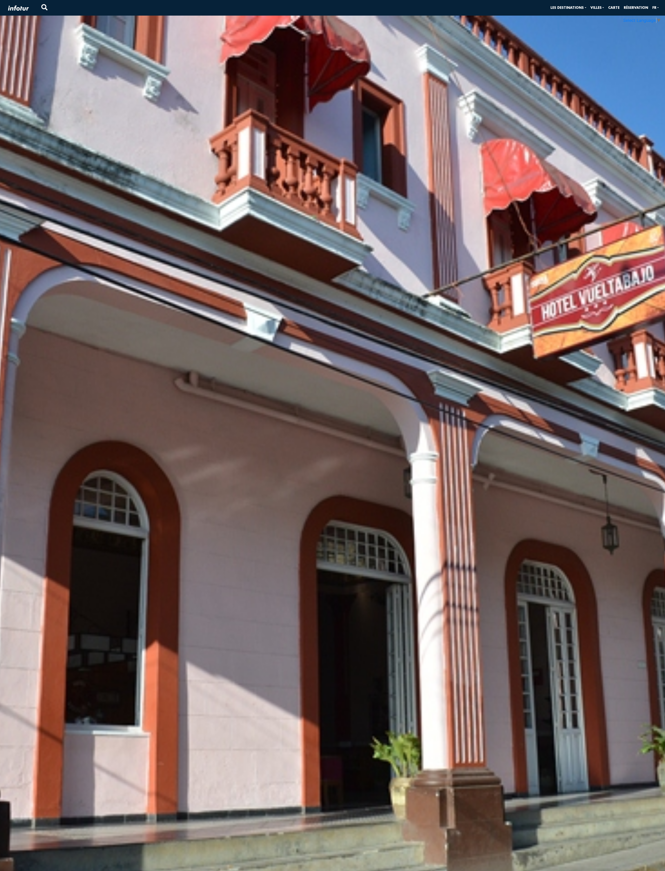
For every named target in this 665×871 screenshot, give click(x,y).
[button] (568, 7)
